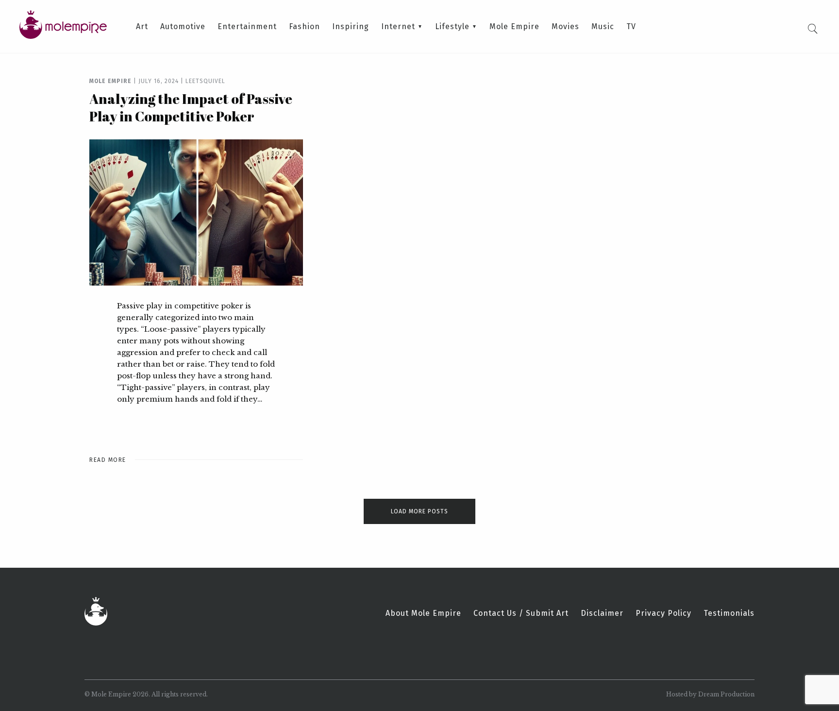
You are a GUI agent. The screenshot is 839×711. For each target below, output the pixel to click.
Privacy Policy (663, 613)
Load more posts (419, 511)
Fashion (304, 27)
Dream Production (726, 694)
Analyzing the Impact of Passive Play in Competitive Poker (190, 107)
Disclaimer (602, 613)
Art (142, 27)
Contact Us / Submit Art (521, 613)
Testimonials (729, 613)
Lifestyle (452, 27)
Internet (398, 27)
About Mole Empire (423, 613)
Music (602, 27)
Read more (107, 460)
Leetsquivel (205, 81)
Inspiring (350, 27)
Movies (565, 27)
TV (631, 27)
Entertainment (247, 27)
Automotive (182, 27)
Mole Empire (514, 27)
